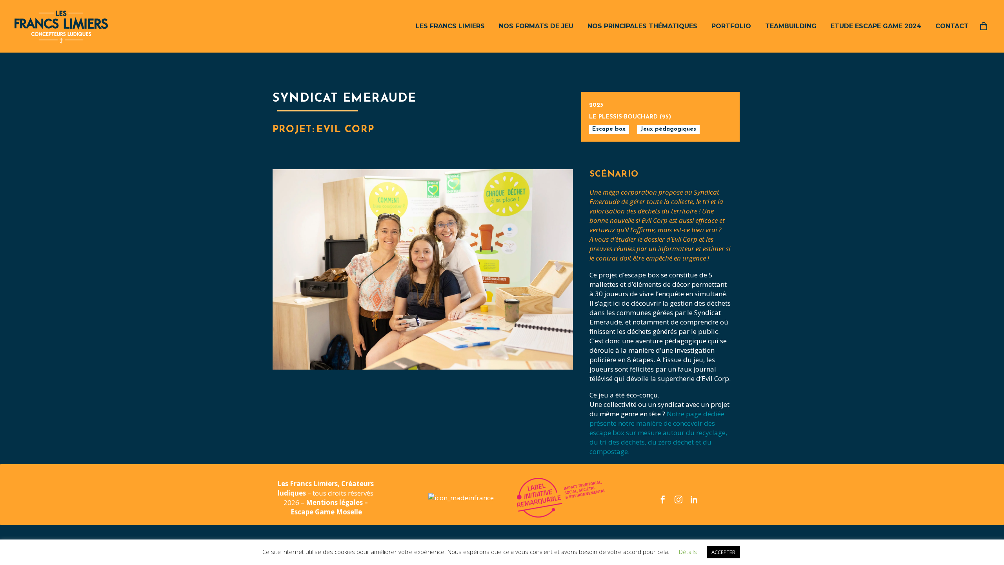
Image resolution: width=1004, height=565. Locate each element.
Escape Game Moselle (326, 511)
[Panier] (986, 26)
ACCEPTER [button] (723, 552)
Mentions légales (335, 502)
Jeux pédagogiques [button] (668, 129)
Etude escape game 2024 (876, 26)
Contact (952, 26)
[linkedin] (694, 499)
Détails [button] (688, 552)
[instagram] (678, 499)
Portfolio (731, 26)
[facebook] (663, 499)
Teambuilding (791, 26)
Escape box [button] (609, 129)
